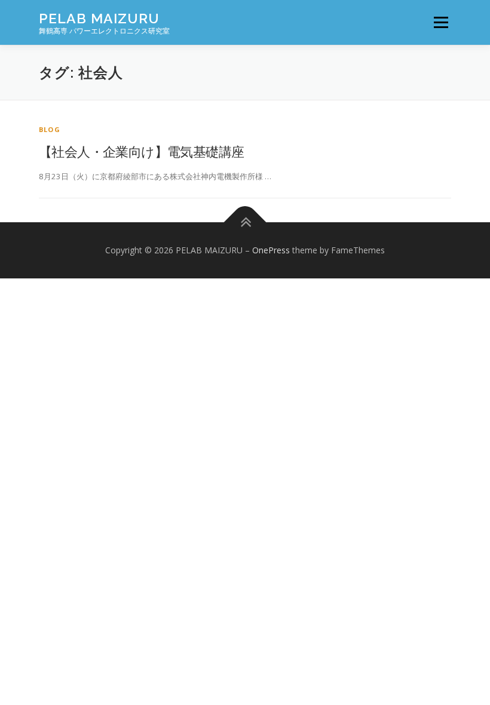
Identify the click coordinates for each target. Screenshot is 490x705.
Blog (49, 129)
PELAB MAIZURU (99, 18)
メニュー (440, 22)
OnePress (271, 250)
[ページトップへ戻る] (245, 222)
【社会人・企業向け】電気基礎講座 (141, 151)
